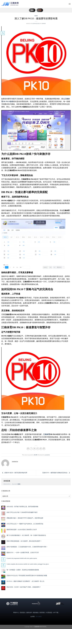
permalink (47, 455)
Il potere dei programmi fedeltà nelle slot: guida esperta (22, 558)
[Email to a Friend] (37, 448)
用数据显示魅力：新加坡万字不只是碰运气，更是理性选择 (25, 518)
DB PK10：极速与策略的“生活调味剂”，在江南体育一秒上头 (25, 581)
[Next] (67, 606)
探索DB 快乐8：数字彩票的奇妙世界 (15, 472)
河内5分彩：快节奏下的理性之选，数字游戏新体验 (22, 506)
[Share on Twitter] (34, 448)
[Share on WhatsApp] (28, 448)
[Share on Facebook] (31, 448)
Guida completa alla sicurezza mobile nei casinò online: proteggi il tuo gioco (28, 564)
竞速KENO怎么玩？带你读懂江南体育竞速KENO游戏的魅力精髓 (27, 575)
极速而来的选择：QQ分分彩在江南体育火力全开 (22, 529)
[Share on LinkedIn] (43, 448)
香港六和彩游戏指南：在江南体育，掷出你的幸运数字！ (24, 541)
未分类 (36, 15)
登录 (19, 484)
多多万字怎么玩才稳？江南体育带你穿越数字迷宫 (22, 512)
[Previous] (4, 606)
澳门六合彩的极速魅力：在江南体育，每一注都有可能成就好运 (26, 535)
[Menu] (70, 4)
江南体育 (46, 434)
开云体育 (39, 616)
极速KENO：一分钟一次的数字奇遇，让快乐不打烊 (23, 552)
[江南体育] (10, 4)
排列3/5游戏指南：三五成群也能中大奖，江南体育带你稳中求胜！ (27, 546)
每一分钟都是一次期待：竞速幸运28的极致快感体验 (23, 570)
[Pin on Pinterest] (40, 448)
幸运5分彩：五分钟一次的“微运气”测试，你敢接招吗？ (24, 587)
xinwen (44, 23)
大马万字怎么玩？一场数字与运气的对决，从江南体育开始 (25, 524)
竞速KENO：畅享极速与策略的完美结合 (55, 472)
